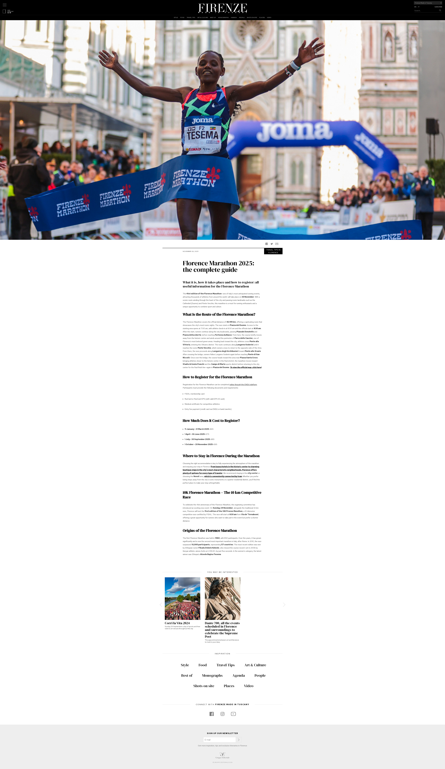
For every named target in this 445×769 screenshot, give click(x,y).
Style (176, 17)
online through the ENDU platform (243, 384)
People (242, 17)
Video (269, 17)
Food (182, 17)
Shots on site (252, 17)
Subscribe (438, 7)
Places (262, 17)
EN (415, 7)
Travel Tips (191, 17)
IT (418, 7)
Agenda (234, 17)
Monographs (223, 17)
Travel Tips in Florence (273, 251)
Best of (213, 17)
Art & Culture (202, 17)
